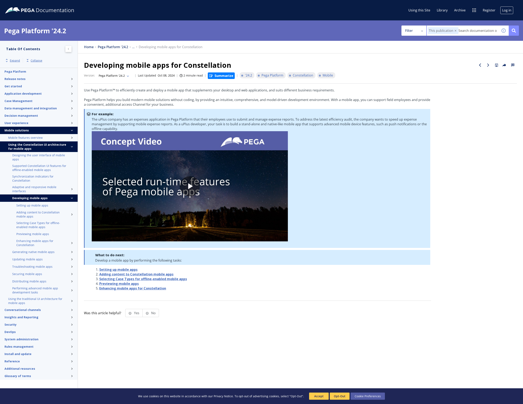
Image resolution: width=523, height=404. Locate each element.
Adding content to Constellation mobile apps (38, 214)
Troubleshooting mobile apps (32, 267)
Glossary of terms (17, 376)
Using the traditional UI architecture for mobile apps (35, 301)
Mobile (328, 75)
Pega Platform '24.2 (113, 47)
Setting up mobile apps (32, 205)
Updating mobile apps (27, 259)
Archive (460, 10)
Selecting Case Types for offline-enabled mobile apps (38, 225)
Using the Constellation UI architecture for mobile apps (37, 147)
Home (89, 47)
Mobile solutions (16, 130)
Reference (12, 361)
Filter (409, 30)
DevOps (10, 332)
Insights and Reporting (21, 317)
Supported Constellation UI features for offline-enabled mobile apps (39, 168)
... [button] (133, 47)
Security (10, 324)
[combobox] (462, 31)
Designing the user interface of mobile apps (38, 157)
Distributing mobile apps (29, 281)
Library (442, 10)
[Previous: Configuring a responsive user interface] (480, 65)
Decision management (21, 116)
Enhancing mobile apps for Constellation (34, 243)
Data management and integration (30, 108)
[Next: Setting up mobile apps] (488, 65)
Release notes (15, 79)
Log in (506, 10)
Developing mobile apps (30, 198)
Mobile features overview (25, 138)
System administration (21, 339)
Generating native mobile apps (33, 252)
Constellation (303, 75)
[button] (455, 30)
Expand (15, 60)
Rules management (19, 347)
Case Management (18, 101)
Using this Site (419, 10)
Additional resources (19, 369)
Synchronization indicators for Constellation (33, 178)
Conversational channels (22, 310)
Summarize (224, 75)
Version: (89, 75)
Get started (13, 86)
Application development (23, 93)
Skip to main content (18, 4)
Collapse (36, 60)
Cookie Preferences (368, 396)
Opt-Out (339, 396)
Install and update (17, 354)
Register (489, 10)
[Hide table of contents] (68, 49)
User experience (16, 123)
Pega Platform (15, 71)
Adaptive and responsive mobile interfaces (34, 189)
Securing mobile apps (27, 274)
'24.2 (248, 75)
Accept (319, 396)
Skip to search (49, 4)
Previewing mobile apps (32, 234)
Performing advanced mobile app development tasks (35, 290)
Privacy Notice (223, 396)
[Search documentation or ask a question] (514, 31)
